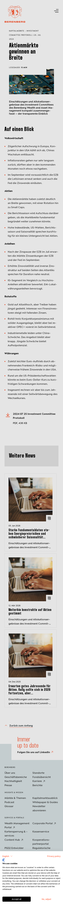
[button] (7, 856)
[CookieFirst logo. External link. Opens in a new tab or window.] (3, 860)
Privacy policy (54, 856)
